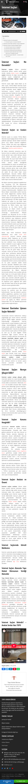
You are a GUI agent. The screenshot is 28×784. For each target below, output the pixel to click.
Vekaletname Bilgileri (7, 739)
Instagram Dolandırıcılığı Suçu (10, 732)
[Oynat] (3, 31)
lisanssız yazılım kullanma (15, 148)
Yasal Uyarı (5, 745)
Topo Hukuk (5, 12)
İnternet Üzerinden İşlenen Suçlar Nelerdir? (14, 43)
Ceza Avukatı (18, 776)
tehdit (14, 97)
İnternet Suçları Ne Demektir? (11, 40)
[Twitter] (4, 768)
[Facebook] (2, 768)
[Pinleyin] (14, 669)
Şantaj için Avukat (6, 719)
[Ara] (26, 2)
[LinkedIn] (9, 768)
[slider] (24, 31)
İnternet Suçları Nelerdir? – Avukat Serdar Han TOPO (14, 55)
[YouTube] (12, 768)
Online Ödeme (5, 742)
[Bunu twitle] (7, 669)
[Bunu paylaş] (3, 669)
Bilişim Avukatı (5, 723)
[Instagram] (7, 768)
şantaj (19, 97)
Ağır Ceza (16, 561)
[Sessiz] (20, 31)
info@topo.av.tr (8, 765)
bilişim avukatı (13, 501)
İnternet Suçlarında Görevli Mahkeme (14, 50)
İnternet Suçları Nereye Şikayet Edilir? (13, 45)
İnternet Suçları (6, 13)
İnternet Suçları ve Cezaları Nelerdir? (13, 42)
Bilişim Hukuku (14, 12)
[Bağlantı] (12, 1)
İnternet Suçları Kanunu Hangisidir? (13, 47)
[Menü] (2, 2)
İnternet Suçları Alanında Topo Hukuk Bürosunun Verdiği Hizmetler (14, 52)
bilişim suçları (15, 73)
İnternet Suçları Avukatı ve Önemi (13, 48)
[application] (14, 31)
